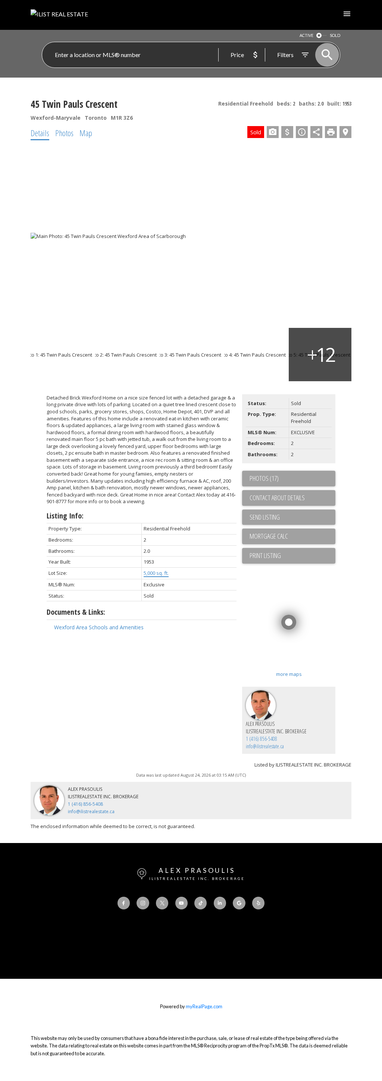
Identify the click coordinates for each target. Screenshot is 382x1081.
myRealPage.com (204, 1006)
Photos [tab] (64, 132)
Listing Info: (65, 516)
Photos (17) (264, 478)
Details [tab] (40, 132)
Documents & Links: (76, 612)
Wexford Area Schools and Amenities (99, 627)
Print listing (265, 555)
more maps (289, 674)
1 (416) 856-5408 (261, 738)
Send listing (265, 517)
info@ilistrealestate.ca (265, 746)
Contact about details (277, 497)
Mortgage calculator (292, 536)
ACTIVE (306, 35)
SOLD (335, 35)
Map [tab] (85, 132)
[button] (124, 903)
